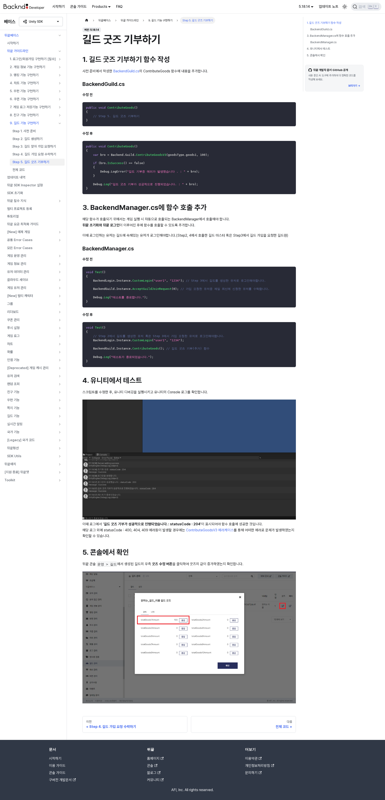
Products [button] (99, 6)
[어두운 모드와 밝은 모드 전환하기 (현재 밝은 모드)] (344, 6)
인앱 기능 (13, 360)
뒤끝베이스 (11, 35)
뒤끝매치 (10, 464)
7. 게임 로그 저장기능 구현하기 (30, 107)
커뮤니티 (153, 780)
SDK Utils (14, 456)
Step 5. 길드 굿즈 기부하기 (30, 162)
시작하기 (58, 6)
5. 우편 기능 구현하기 (24, 91)
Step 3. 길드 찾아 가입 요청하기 (34, 146)
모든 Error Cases (20, 248)
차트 (10, 344)
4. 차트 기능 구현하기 (24, 83)
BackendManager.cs (323, 42)
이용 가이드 (57, 765)
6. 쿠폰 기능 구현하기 (24, 99)
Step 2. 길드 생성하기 (27, 139)
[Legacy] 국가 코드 (21, 440)
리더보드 (13, 312)
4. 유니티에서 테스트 (318, 48)
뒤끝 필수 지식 (16, 201)
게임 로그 (13, 336)
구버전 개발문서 (60, 780)
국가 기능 (13, 432)
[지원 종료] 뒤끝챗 (16, 472)
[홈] (86, 20)
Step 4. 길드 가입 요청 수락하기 (34, 154)
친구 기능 (13, 392)
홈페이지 (153, 758)
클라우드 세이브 (17, 280)
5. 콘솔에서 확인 (316, 55)
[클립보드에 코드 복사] (290, 107)
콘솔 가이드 (78, 6)
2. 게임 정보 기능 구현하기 (27, 67)
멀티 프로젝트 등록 (19, 209)
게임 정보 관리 (16, 264)
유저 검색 (13, 376)
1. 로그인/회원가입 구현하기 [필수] (33, 59)
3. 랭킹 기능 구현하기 (24, 75)
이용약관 (251, 758)
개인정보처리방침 (257, 765)
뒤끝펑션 (13, 448)
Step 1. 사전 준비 (24, 131)
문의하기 (251, 773)
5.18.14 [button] (304, 6)
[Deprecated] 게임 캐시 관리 (28, 368)
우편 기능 (13, 400)
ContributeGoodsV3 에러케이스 (210, 530)
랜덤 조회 (13, 384)
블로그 (151, 773)
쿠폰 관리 (13, 320)
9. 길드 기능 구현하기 (24, 123)
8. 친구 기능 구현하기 (24, 115)
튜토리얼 (13, 216)
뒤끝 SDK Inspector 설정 (25, 185)
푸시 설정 (13, 328)
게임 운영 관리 (16, 256)
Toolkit (9, 480)
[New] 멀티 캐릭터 (20, 296)
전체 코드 (18, 170)
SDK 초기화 (15, 193)
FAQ (119, 6)
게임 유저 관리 (16, 288)
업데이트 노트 (328, 6)
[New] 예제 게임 (18, 232)
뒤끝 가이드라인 (17, 51)
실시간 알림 (15, 424)
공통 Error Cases (20, 240)
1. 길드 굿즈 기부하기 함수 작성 (324, 22)
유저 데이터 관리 (18, 272)
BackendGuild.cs (126, 71)
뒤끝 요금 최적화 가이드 (23, 224)
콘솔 (150, 765)
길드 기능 (13, 416)
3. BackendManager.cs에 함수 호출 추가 (331, 35)
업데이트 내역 (16, 177)
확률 (10, 352)
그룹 (10, 304)
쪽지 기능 (13, 408)
